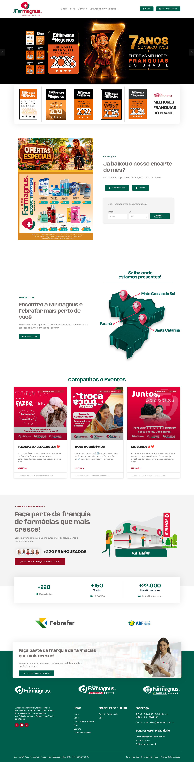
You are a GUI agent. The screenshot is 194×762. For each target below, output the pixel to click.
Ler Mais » (22, 468)
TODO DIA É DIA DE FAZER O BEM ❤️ (39, 446)
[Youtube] (22, 725)
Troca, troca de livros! (89, 446)
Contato (82, 8)
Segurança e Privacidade (102, 8)
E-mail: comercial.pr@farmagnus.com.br (155, 722)
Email (110, 211)
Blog (72, 8)
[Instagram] (26, 725)
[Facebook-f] (17, 725)
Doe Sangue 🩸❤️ (142, 446)
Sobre (64, 8)
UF (130, 211)
